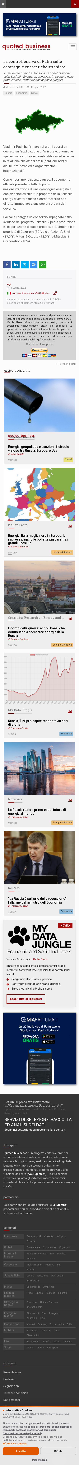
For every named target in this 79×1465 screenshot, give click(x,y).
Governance (33, 1247)
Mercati (31, 1258)
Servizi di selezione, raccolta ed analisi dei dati (38, 1122)
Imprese (49, 1264)
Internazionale (34, 1307)
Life (6, 1341)
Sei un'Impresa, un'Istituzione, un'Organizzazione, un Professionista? (33, 1103)
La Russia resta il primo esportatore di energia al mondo (37, 811)
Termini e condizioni (16, 1393)
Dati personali (11, 1399)
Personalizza (39, 1459)
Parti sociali (57, 1275)
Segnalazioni (11, 1386)
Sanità (46, 1341)
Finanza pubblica (9, 1294)
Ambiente (48, 1286)
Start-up (31, 1269)
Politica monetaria (36, 1253)
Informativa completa (15, 1443)
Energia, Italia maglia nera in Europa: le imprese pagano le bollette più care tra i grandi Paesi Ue (38, 539)
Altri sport (52, 1347)
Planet (8, 1286)
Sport (7, 1347)
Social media (57, 1324)
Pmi (59, 1264)
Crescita (48, 1236)
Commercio (49, 1247)
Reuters (14, 888)
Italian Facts (17, 525)
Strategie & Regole (11, 1304)
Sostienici (9, 1379)
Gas (44, 1313)
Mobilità (9, 1330)
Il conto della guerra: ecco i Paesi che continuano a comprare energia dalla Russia (36, 632)
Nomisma (15, 799)
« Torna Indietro (66, 363)
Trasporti (46, 1330)
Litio (42, 1318)
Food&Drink (33, 1341)
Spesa (39, 1292)
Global (68, 459)
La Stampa (59, 1204)
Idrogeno (54, 1313)
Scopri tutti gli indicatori (26, 998)
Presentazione (12, 1372)
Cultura (56, 1341)
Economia (66, 733)
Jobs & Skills (12, 1275)
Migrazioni (65, 1247)
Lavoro (30, 1275)
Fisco (30, 1292)
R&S (69, 1324)
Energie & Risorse (62, 552)
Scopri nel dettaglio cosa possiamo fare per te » (34, 1129)
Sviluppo (61, 1236)
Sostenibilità (33, 1286)
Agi (9, 284)
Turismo (67, 1341)
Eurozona (32, 1302)
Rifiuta (58, 1451)
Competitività (34, 1236)
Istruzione (42, 1275)
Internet (31, 1324)
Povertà (31, 1241)
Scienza (42, 1324)
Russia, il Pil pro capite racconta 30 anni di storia (38, 723)
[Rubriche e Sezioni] (3, 4)
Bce (51, 1253)
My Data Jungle (20, 710)
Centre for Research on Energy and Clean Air (42, 618)
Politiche (50, 1292)
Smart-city (32, 1330)
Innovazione (11, 1324)
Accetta (21, 1451)
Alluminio (32, 1318)
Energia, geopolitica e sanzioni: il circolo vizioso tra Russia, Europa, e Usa (38, 448)
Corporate (10, 1264)
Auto (56, 1330)
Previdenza (33, 1280)
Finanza (62, 1292)
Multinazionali (34, 1264)
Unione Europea (49, 1302)
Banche (61, 1253)
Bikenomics (33, 1335)
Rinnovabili (33, 1313)
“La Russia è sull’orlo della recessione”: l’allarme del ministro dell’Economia (37, 900)
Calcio (30, 1347)
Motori (40, 1347)
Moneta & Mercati (10, 1255)
